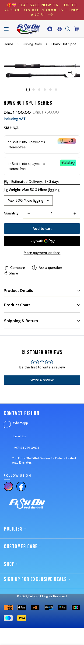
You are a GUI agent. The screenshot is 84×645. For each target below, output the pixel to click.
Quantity (11, 213)
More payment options (42, 253)
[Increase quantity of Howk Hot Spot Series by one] (74, 213)
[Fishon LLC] (28, 28)
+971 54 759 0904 (26, 448)
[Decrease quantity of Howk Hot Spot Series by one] (28, 213)
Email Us (20, 436)
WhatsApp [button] (20, 423)
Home (8, 44)
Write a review (42, 380)
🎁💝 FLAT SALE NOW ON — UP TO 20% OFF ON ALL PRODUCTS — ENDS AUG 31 (42, 10)
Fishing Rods (32, 44)
